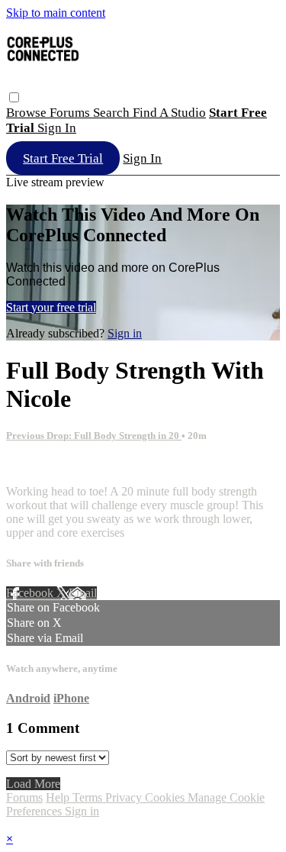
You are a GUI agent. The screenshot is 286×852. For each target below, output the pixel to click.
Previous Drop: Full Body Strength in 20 (94, 435)
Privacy (125, 797)
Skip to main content (55, 12)
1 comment (32, 465)
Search (113, 112)
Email (83, 592)
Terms (88, 797)
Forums (71, 112)
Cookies (166, 797)
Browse (28, 112)
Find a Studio (169, 112)
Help (59, 797)
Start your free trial (51, 307)
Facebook (31, 592)
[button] (14, 97)
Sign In (142, 158)
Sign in (56, 128)
